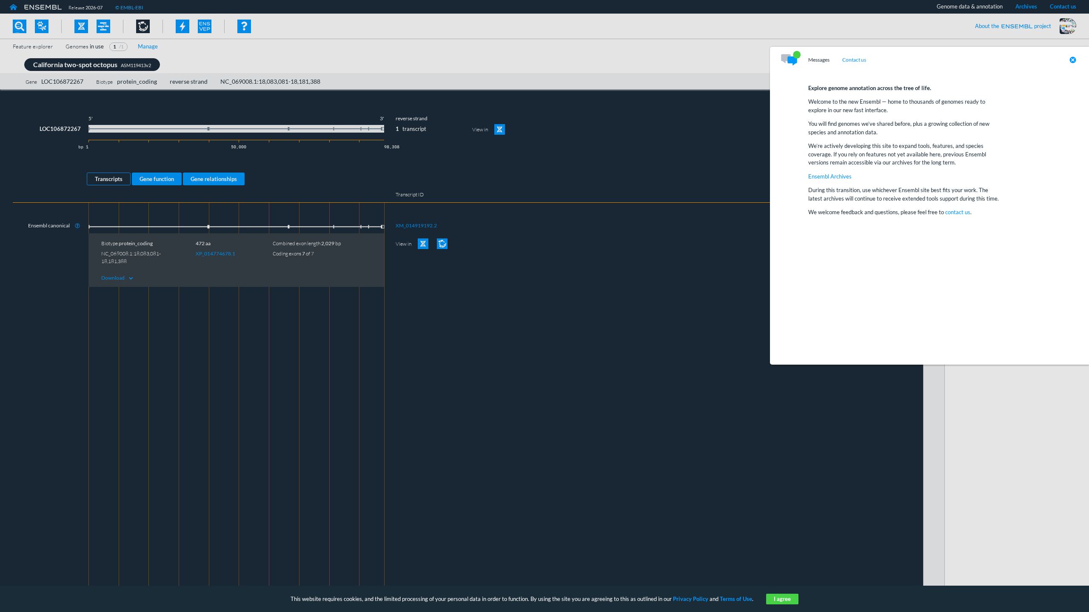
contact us (957, 212)
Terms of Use (736, 598)
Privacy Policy (690, 598)
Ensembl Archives (830, 176)
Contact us (854, 59)
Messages (819, 59)
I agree (782, 598)
